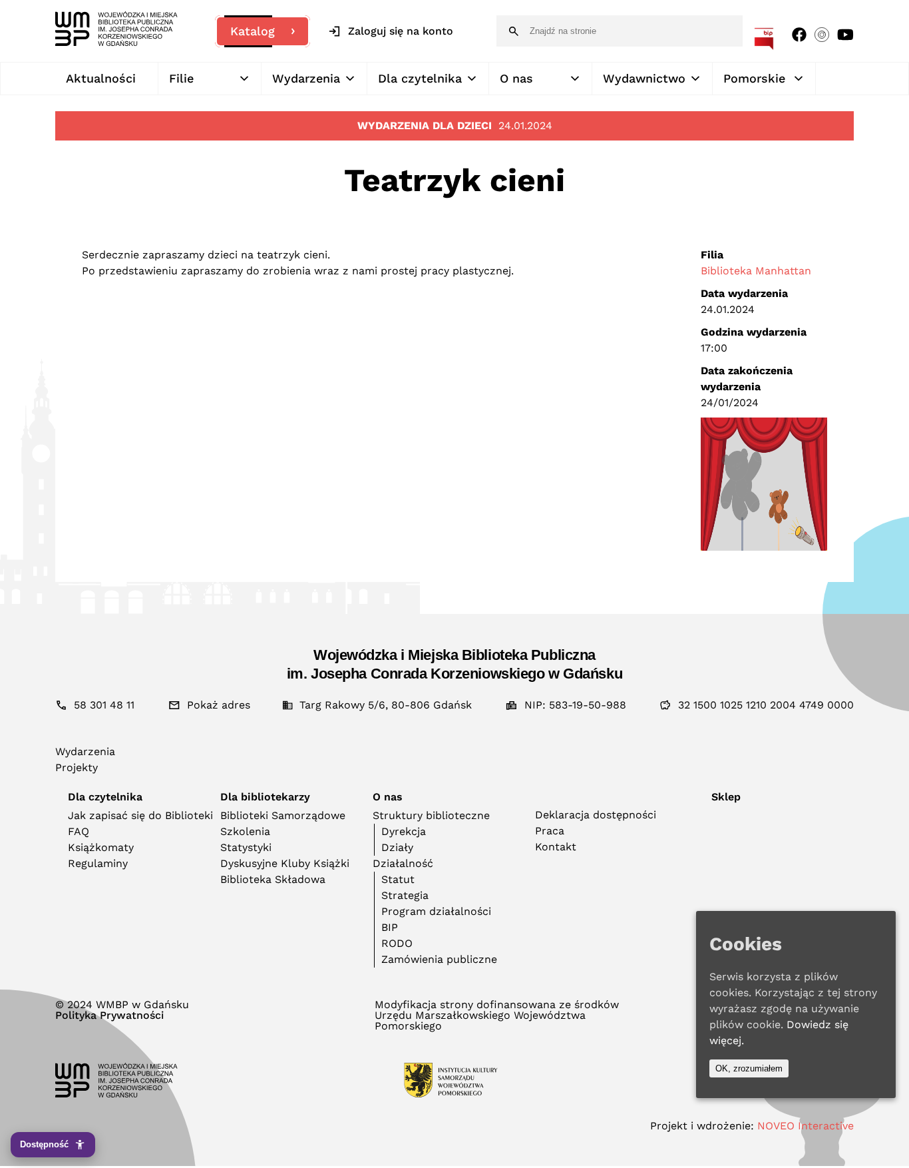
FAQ (78, 831)
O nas (516, 78)
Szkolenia (245, 831)
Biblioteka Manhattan (756, 270)
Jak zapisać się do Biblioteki (140, 815)
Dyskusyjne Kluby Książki (284, 863)
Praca (549, 830)
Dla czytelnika (420, 78)
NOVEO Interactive (805, 1125)
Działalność (403, 863)
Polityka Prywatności (109, 1015)
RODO (397, 943)
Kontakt (555, 846)
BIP (389, 927)
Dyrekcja (403, 831)
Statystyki (246, 847)
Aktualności (101, 78)
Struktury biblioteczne (431, 815)
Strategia (405, 895)
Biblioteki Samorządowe (282, 815)
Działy (397, 847)
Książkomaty (101, 847)
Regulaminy (98, 863)
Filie (181, 78)
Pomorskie (754, 78)
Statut (398, 879)
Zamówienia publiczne (439, 959)
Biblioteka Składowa (272, 879)
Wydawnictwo (644, 78)
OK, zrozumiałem (749, 1068)
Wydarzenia (306, 78)
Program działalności (436, 911)
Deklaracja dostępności (595, 814)
